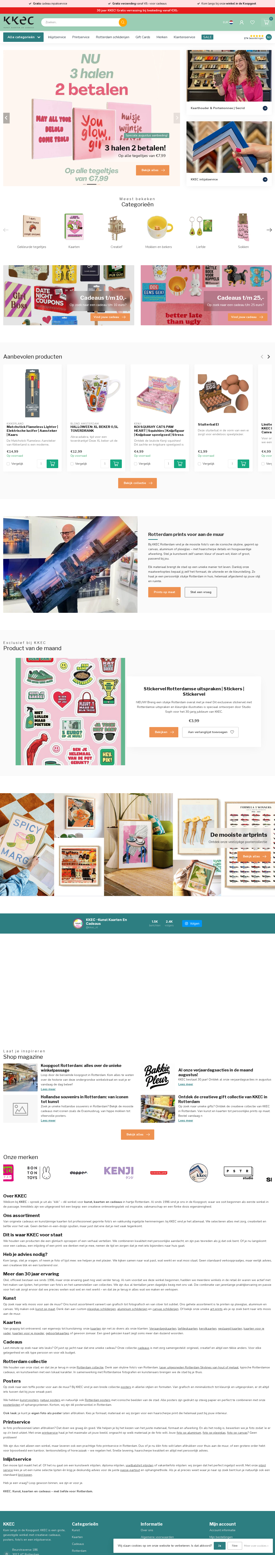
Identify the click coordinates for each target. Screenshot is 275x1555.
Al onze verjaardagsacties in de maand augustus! (215, 1072)
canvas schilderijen (166, 1309)
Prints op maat (164, 592)
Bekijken (161, 732)
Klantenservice (184, 37)
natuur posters (50, 1400)
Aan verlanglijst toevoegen (208, 732)
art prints (216, 1309)
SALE (207, 37)
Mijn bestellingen (221, 1537)
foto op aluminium (189, 1433)
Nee (235, 1546)
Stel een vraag (200, 592)
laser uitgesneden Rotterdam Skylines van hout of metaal (198, 1367)
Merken (161, 37)
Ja (219, 1546)
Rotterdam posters (97, 1400)
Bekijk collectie (135, 483)
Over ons (147, 1530)
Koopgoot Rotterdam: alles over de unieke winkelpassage (81, 1068)
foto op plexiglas (214, 1433)
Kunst (76, 1530)
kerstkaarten (208, 1329)
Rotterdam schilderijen (112, 37)
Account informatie (222, 1530)
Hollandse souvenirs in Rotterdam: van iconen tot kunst (84, 1099)
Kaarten (77, 1537)
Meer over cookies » (256, 1545)
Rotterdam (79, 1551)
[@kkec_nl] (78, 923)
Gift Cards (143, 37)
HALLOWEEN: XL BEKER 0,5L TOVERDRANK (94, 428)
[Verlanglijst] (252, 22)
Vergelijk (17, 463)
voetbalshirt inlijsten (139, 1465)
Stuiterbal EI (208, 424)
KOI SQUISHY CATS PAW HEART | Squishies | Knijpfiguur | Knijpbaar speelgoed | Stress (159, 431)
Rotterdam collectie (90, 1367)
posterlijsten (11, 1405)
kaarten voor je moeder (28, 1333)
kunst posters (29, 1400)
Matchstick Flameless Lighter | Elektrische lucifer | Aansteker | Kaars (32, 431)
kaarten (95, 1329)
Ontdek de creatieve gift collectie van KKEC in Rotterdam (222, 1099)
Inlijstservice (57, 37)
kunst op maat (45, 1309)
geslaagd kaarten (230, 1329)
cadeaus (143, 1348)
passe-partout (130, 1470)
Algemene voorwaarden (157, 1537)
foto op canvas (237, 1433)
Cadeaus (78, 1544)
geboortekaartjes (57, 1333)
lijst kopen (25, 1475)
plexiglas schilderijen (101, 1309)
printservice (50, 1433)
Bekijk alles (135, 1134)
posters (126, 1387)
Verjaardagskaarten (162, 1329)
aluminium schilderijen (132, 1309)
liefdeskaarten (188, 1329)
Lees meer (48, 1089)
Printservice (81, 37)
